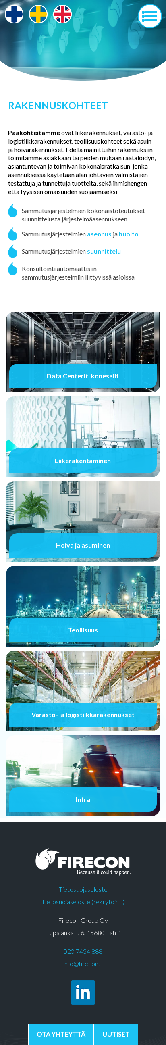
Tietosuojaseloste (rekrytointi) (83, 901)
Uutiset (116, 1034)
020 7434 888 (83, 951)
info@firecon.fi (83, 963)
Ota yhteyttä (61, 1034)
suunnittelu (104, 251)
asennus (99, 234)
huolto (129, 234)
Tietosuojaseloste (83, 889)
